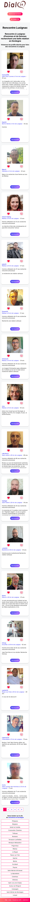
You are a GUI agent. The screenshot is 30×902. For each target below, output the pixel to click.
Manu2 (4, 169)
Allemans (15, 880)
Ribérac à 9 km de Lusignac (10, 218)
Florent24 (5, 311)
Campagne (15, 889)
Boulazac (15, 836)
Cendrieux (15, 876)
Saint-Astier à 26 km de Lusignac (12, 455)
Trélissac (15, 833)
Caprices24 (5, 737)
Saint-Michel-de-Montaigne (15, 892)
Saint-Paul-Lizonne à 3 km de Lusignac (14, 76)
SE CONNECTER (15, 19)
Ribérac (15, 849)
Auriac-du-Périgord (15, 886)
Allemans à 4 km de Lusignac (11, 171)
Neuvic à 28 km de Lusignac (10, 597)
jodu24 (4, 264)
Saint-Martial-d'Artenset (15, 870)
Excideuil (15, 864)
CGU (9, 900)
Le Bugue (15, 852)
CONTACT (26, 900)
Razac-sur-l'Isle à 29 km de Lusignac (13, 692)
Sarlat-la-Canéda (15, 827)
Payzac (15, 867)
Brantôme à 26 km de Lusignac (11, 550)
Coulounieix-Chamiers (15, 830)
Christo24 (5, 359)
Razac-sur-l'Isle (15, 855)
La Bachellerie (15, 873)
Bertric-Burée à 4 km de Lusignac (12, 124)
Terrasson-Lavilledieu (15, 839)
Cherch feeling (6, 217)
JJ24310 (4, 548)
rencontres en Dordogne (16, 817)
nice (3, 406)
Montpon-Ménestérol (15, 842)
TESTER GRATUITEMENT (15, 13)
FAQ (6, 900)
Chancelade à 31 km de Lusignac (12, 739)
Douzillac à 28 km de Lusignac (11, 644)
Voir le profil (15, 92)
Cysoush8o (5, 75)
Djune (4, 595)
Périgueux (15, 821)
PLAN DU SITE (17, 900)
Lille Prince (5, 453)
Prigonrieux (15, 846)
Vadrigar (4, 501)
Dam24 (4, 122)
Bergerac (15, 824)
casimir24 (5, 690)
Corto (4, 785)
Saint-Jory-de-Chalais (15, 883)
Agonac (15, 858)
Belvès (15, 861)
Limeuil (15, 895)
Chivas (4, 643)
